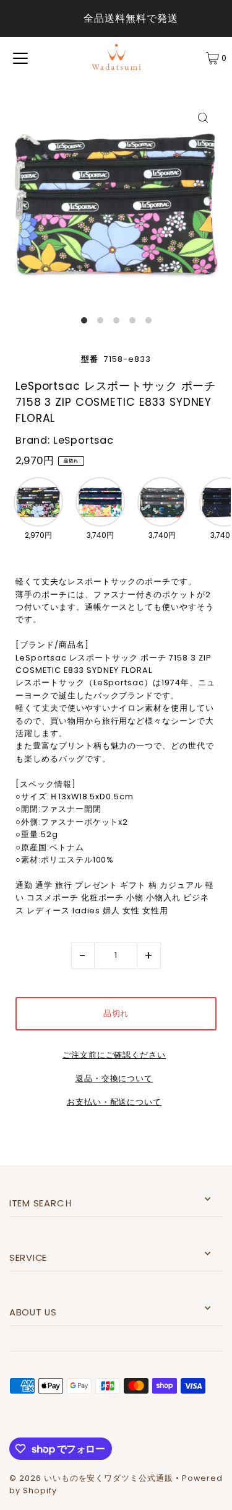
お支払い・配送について (114, 1102)
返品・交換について (114, 1079)
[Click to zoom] (203, 117)
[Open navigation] (20, 58)
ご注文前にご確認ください (114, 1055)
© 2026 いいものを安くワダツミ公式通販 (91, 1478)
